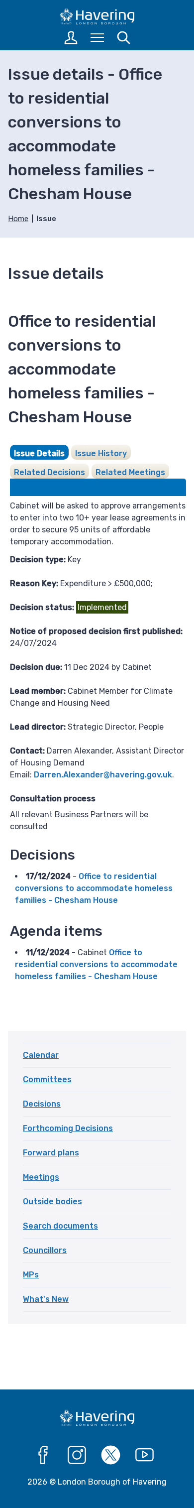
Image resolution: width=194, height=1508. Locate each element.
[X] (111, 1455)
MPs (31, 1274)
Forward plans (51, 1152)
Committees (47, 1079)
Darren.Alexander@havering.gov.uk (103, 774)
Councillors (45, 1250)
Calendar (41, 1055)
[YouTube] (145, 1455)
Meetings (41, 1177)
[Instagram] (77, 1455)
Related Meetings (130, 472)
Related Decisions (49, 472)
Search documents (60, 1226)
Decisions (42, 1104)
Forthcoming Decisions (68, 1128)
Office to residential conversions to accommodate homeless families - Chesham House (94, 888)
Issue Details (39, 453)
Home (18, 218)
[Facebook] (43, 1455)
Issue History (101, 453)
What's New (46, 1299)
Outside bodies (52, 1201)
